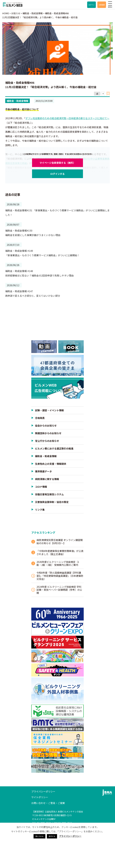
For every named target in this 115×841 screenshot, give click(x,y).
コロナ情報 (41, 486)
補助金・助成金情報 (17, 101)
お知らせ (15, 13)
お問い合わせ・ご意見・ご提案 (48, 803)
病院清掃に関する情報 (47, 479)
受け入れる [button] (39, 836)
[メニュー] (110, 3)
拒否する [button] (52, 836)
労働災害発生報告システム (49, 494)
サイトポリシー (39, 797)
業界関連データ (43, 471)
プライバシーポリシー (43, 791)
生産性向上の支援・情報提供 (50, 464)
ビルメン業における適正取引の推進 (54, 448)
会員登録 (102, 5)
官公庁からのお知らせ (47, 441)
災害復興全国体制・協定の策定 (52, 502)
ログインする (57, 174)
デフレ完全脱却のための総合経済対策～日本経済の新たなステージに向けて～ (67, 118)
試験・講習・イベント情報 (49, 410)
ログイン (91, 5)
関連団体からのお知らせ (48, 433)
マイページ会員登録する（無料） (57, 162)
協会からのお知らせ (46, 425)
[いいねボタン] (97, 94)
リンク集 (40, 509)
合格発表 (40, 418)
